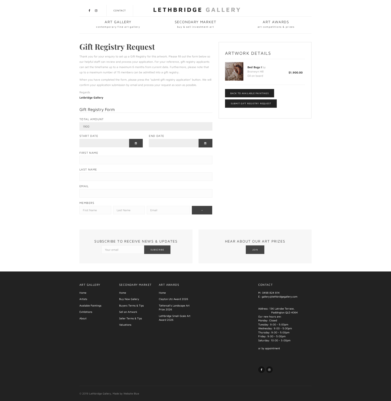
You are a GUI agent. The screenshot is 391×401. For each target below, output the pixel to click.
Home (82, 292)
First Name (88, 152)
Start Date (88, 135)
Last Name (88, 169)
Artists (83, 299)
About (83, 318)
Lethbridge (197, 9)
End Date (156, 135)
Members (86, 202)
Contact (119, 10)
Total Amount (91, 119)
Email (84, 186)
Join (255, 249)
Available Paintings (90, 305)
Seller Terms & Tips (130, 318)
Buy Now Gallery (129, 299)
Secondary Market (195, 24)
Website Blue (131, 393)
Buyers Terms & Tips (131, 305)
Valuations (125, 324)
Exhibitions (85, 311)
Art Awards (276, 24)
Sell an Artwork (128, 311)
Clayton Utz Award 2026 (173, 299)
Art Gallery (118, 24)
